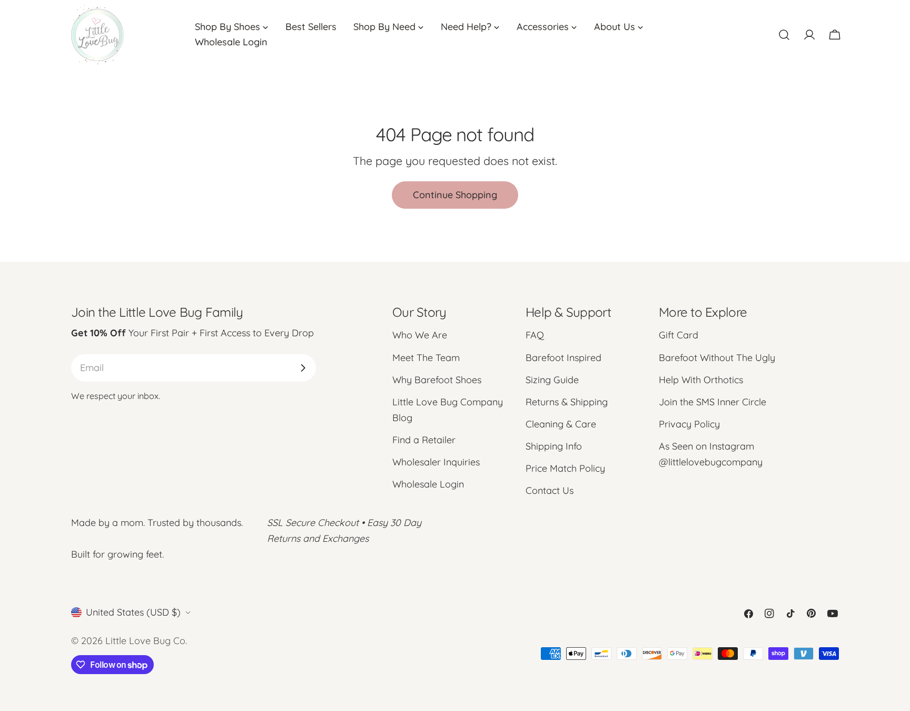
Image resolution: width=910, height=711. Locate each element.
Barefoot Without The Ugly (717, 358)
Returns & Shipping (567, 402)
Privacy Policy (689, 424)
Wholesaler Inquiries (436, 462)
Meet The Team (426, 358)
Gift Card (678, 335)
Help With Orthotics (701, 380)
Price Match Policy (565, 468)
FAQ (535, 335)
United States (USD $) (133, 612)
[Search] (784, 34)
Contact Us (549, 490)
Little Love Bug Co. (146, 641)
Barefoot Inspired (563, 358)
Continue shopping (455, 195)
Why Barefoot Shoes (436, 380)
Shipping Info (554, 446)
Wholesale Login (428, 484)
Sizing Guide (552, 380)
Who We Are (419, 335)
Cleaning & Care (561, 424)
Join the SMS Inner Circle (712, 402)
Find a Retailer (424, 440)
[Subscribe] (303, 368)
